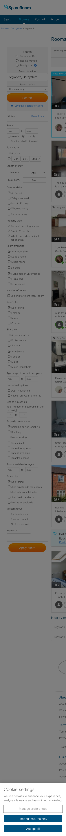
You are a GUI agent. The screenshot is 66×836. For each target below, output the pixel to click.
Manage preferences (33, 808)
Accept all (33, 828)
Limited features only (33, 819)
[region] (33, 809)
